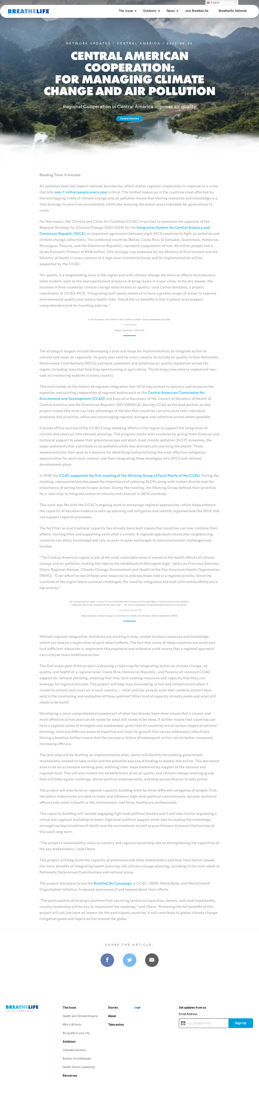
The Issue (69, 1007)
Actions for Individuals (77, 1058)
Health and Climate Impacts (80, 1016)
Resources (70, 1075)
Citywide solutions (74, 1050)
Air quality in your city (76, 1033)
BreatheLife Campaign (113, 883)
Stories (113, 1007)
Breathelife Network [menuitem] (233, 11)
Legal (137, 1007)
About (112, 1016)
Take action (116, 1024)
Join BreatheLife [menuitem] (196, 11)
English (214, 2)
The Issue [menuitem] (126, 11)
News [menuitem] (171, 11)
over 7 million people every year (81, 192)
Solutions (69, 1041)
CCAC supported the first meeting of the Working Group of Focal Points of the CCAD (129, 475)
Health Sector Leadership (79, 1067)
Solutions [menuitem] (149, 11)
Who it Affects (72, 1024)
